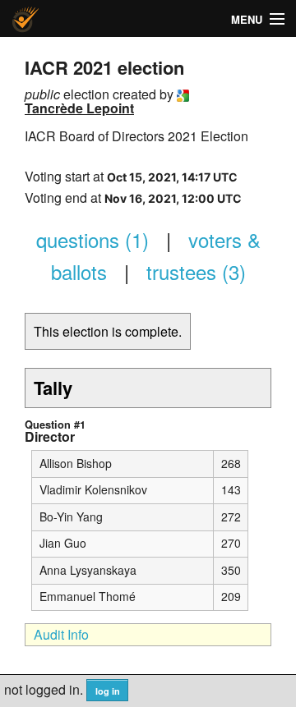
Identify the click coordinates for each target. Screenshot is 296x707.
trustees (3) (196, 271)
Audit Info (61, 634)
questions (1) (92, 239)
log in (107, 691)
